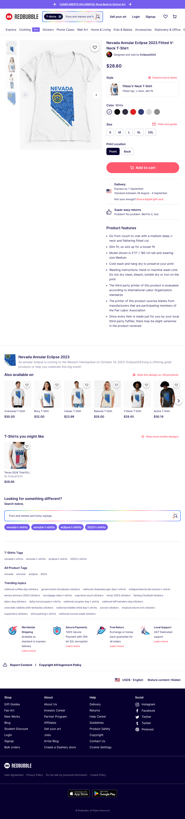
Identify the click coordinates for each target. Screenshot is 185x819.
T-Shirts (10, 552)
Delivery (95, 704)
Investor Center (54, 710)
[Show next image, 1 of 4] (96, 95)
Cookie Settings (100, 747)
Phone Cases (65, 29)
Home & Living (101, 29)
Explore (11, 29)
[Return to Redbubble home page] (22, 16)
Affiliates (50, 722)
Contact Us (97, 741)
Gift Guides (12, 704)
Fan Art (9, 710)
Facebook (148, 710)
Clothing (28, 29)
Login (8, 735)
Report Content (21, 665)
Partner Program (55, 716)
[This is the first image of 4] (25, 95)
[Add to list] (95, 47)
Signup (9, 741)
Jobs (47, 735)
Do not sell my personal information (66, 774)
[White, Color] (109, 112)
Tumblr (146, 723)
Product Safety (100, 729)
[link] (17, 527)
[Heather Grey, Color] (149, 112)
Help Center (98, 716)
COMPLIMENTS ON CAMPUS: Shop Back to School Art (92, 4)
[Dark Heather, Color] (157, 112)
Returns (95, 710)
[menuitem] (11, 30)
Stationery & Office (167, 29)
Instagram (148, 704)
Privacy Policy (34, 774)
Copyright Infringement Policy (60, 665)
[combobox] (73, 17)
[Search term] (97, 16)
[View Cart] (175, 16)
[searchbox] (92, 516)
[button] (92, 4)
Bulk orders (12, 747)
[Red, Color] (133, 112)
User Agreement (13, 774)
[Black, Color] (117, 112)
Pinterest (148, 729)
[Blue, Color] (141, 112)
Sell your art (52, 729)
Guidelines (97, 722)
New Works (12, 716)
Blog (7, 722)
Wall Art (82, 29)
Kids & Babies (123, 29)
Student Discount (16, 729)
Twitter (146, 716)
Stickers (48, 29)
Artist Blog (51, 741)
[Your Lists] (165, 16)
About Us (50, 704)
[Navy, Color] (125, 112)
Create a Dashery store (60, 747)
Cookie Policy (98, 774)
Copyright (96, 735)
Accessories (143, 29)
